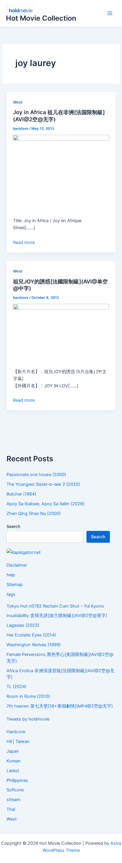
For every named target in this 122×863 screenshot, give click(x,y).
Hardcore (16, 731)
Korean (14, 761)
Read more (24, 242)
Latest (13, 770)
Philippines (17, 780)
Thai (11, 809)
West (18, 102)
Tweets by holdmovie (28, 719)
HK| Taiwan (18, 741)
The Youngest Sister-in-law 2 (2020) (43, 484)
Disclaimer (17, 565)
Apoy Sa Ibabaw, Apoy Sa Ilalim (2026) (45, 503)
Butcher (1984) (21, 494)
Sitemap (15, 584)
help (11, 574)
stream (13, 799)
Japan (13, 751)
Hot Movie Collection (41, 18)
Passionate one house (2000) (36, 474)
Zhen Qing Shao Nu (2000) (34, 513)
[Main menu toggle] (110, 13)
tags (11, 594)
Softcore (15, 790)
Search (13, 526)
